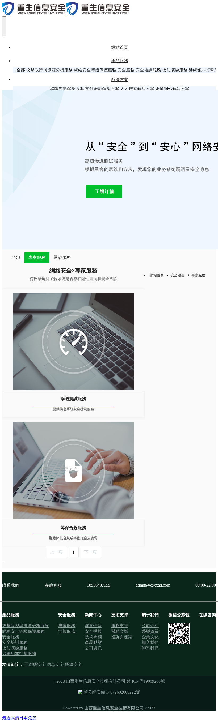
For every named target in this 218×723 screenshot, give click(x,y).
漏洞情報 (93, 625)
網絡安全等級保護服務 (23, 631)
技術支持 (119, 615)
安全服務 (178, 275)
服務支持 (119, 625)
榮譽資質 (150, 631)
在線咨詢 (207, 615)
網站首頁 (119, 47)
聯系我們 (10, 585)
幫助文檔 (119, 631)
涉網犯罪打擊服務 (19, 653)
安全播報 (93, 631)
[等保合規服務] (73, 469)
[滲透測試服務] (73, 340)
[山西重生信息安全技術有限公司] (109, 9)
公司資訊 (93, 648)
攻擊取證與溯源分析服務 (25, 625)
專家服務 (36, 257)
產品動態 (93, 642)
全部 (20, 70)
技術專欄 (93, 637)
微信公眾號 (179, 615)
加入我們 (150, 642)
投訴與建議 (121, 637)
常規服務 (62, 257)
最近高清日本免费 (19, 718)
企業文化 (150, 637)
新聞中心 (93, 615)
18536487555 (98, 585)
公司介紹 (150, 625)
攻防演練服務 (15, 648)
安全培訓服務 (15, 642)
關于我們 (150, 615)
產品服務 (10, 615)
